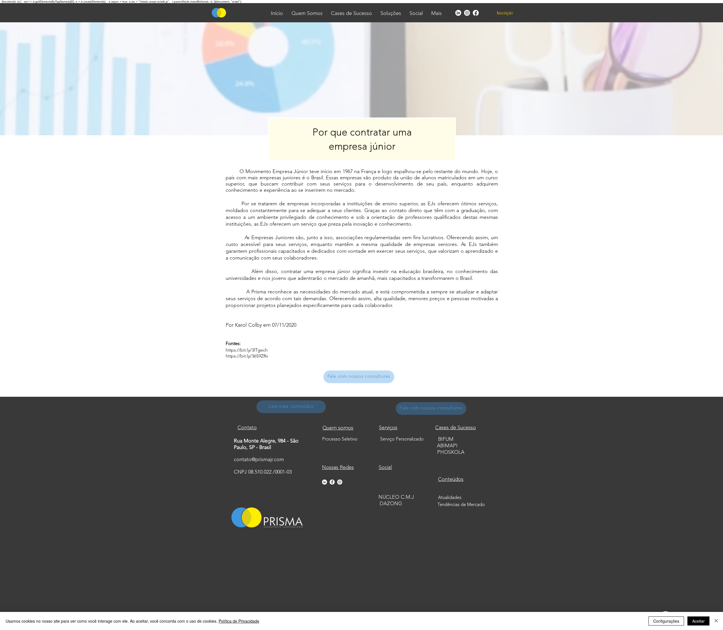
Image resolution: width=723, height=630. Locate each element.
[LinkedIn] (458, 13)
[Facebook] (476, 13)
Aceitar (698, 621)
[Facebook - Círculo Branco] (332, 482)
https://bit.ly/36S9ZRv (247, 356)
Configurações (666, 621)
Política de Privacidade (239, 621)
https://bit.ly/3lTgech (247, 350)
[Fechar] (716, 620)
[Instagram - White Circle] (339, 482)
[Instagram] (467, 13)
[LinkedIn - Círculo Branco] (324, 482)
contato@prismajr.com (259, 459)
